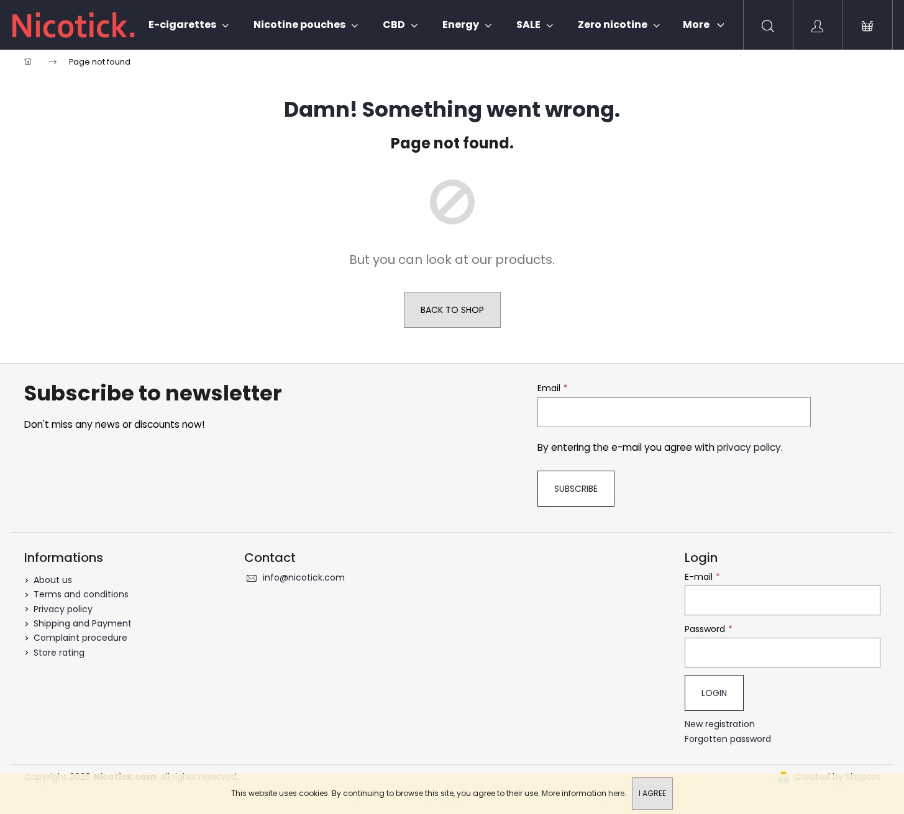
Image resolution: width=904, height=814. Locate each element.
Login (714, 693)
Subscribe (576, 488)
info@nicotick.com (304, 577)
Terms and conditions (81, 594)
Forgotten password (728, 739)
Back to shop (452, 310)
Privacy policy (63, 609)
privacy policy (749, 447)
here (616, 793)
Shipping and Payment (83, 623)
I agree (652, 793)
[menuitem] (188, 25)
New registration (720, 724)
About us (53, 580)
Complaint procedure (80, 637)
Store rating (59, 652)
